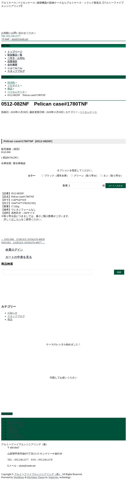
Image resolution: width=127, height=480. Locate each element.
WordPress (19, 477)
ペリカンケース (88, 112)
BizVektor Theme (36, 477)
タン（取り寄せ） (113, 175)
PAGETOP (7, 413)
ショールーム (14, 435)
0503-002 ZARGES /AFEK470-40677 (23, 242)
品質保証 (12, 429)
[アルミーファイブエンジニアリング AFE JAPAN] (24, 30)
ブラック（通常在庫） (56, 175)
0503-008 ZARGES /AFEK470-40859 (23, 239)
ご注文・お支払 (16, 425)
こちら (17, 219)
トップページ (14, 419)
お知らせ (12, 313)
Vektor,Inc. (53, 477)
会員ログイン (14, 249)
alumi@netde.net (20, 39)
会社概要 (12, 432)
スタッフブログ (16, 316)
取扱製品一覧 (14, 422)
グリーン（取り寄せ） (86, 175)
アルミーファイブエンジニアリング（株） (37, 474)
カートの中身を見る (18, 257)
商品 (9, 319)
